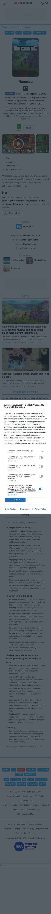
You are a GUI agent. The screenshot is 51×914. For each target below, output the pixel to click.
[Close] (45, 405)
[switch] (41, 457)
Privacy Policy (40, 509)
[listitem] (25, 451)
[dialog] (25, 457)
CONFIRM (15, 500)
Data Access (25, 509)
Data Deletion (10, 509)
